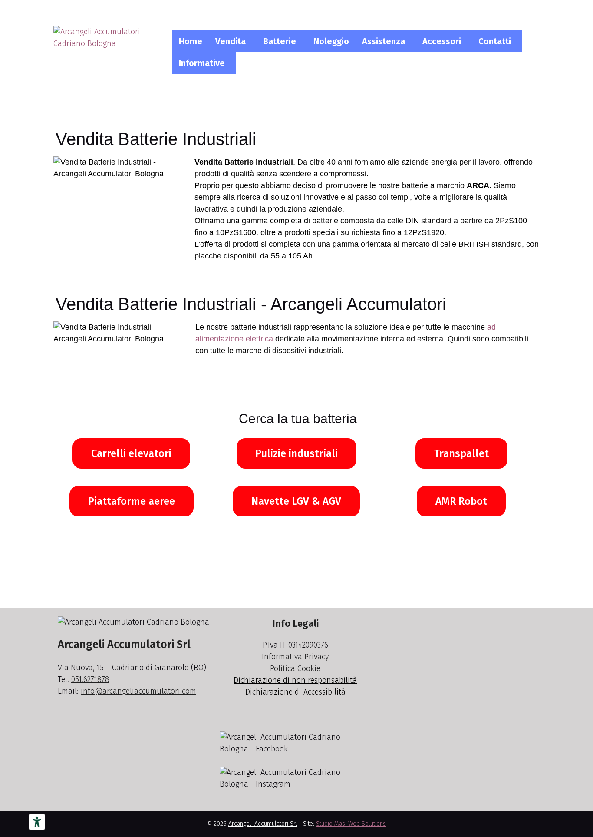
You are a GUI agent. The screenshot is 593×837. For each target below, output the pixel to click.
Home (190, 41)
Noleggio (331, 41)
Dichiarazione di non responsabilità (295, 680)
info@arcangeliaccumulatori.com (138, 691)
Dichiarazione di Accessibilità (295, 692)
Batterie (279, 41)
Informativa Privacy (295, 657)
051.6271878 (90, 679)
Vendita (230, 41)
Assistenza (383, 41)
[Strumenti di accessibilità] (37, 822)
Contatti (494, 41)
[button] (233, 41)
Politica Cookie (295, 668)
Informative (202, 63)
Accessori (441, 41)
